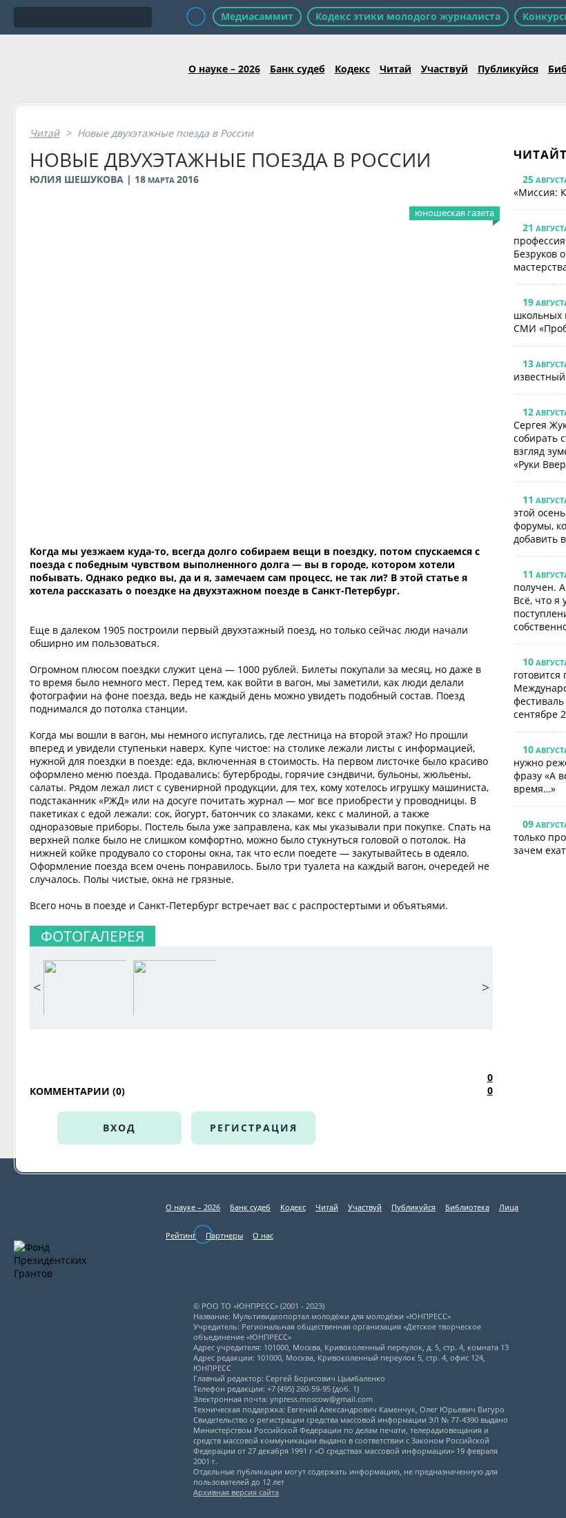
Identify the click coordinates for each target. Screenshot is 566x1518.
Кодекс (352, 68)
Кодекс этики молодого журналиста (407, 16)
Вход (119, 1127)
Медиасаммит (257, 16)
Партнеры (224, 1235)
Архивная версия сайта (236, 1492)
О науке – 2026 (224, 68)
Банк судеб (297, 68)
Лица (508, 1207)
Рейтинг (181, 1235)
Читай (395, 68)
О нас (263, 1235)
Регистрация (253, 1127)
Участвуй (444, 68)
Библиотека (467, 1207)
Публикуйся (508, 68)
